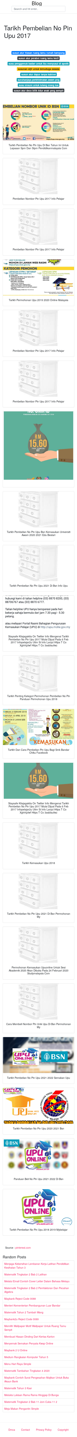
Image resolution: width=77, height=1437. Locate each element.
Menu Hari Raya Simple (17, 1364)
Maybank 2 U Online (15, 1350)
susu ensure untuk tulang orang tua (38, 85)
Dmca (11, 1429)
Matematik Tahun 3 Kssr (18, 1388)
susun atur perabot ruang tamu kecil (38, 58)
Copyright (63, 1429)
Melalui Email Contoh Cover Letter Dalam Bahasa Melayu (36, 1281)
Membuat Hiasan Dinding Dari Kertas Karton (29, 1336)
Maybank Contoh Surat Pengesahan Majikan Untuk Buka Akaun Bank (36, 1379)
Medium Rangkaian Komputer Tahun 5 (26, 1357)
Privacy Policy (44, 1429)
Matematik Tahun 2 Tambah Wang (23, 1312)
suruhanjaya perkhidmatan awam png (38, 79)
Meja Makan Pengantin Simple (21, 1408)
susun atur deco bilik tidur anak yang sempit (38, 90)
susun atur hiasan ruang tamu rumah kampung (38, 52)
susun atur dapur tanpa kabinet (38, 74)
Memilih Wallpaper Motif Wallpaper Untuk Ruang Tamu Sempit (35, 1327)
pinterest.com (23, 1247)
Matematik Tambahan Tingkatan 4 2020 (27, 1370)
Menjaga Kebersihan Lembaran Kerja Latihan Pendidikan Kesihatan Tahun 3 (36, 1265)
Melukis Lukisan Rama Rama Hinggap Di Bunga (31, 1395)
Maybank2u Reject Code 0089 (21, 1319)
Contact (25, 1429)
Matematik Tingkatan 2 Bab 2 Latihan (25, 1274)
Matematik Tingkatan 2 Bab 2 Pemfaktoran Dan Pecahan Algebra (36, 1290)
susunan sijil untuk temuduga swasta (38, 69)
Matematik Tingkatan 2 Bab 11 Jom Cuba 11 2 (30, 1402)
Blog (37, 3)
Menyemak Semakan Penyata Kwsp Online (28, 1343)
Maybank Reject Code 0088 (20, 1298)
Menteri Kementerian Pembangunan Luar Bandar (32, 1305)
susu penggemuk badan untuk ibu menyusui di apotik (39, 63)
